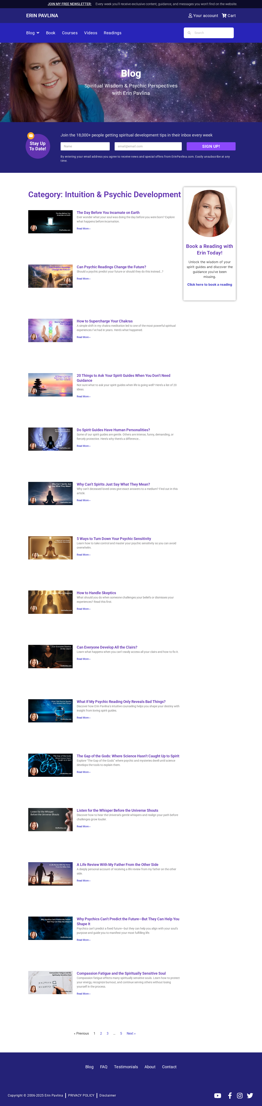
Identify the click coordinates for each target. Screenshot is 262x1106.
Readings (112, 32)
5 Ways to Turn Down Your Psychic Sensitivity (114, 538)
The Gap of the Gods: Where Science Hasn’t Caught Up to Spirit (128, 756)
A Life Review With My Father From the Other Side (117, 864)
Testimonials (126, 1066)
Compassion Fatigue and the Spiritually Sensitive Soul (121, 973)
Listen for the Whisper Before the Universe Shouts (117, 810)
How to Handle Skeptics (96, 593)
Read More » (83, 228)
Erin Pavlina (42, 15)
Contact (169, 1066)
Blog (30, 32)
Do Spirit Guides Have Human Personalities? (113, 430)
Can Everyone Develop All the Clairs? (107, 647)
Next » (131, 1033)
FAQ (103, 1066)
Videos (90, 32)
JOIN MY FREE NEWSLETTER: (69, 4)
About (150, 1066)
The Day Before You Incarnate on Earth (108, 212)
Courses (70, 32)
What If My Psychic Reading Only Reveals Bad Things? (121, 701)
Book (50, 32)
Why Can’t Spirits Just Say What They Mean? (113, 484)
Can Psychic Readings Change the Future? (111, 267)
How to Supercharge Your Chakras (105, 321)
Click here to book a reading (209, 284)
